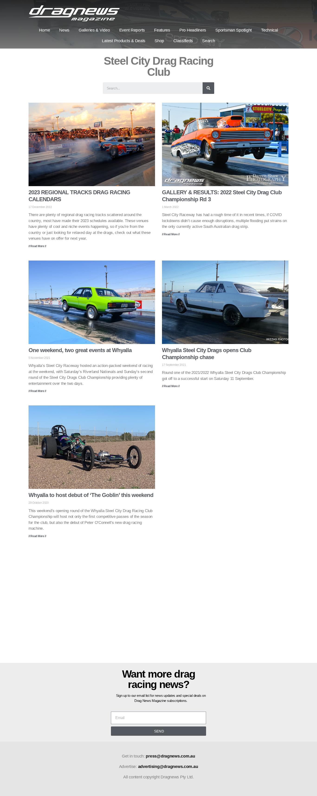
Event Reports (132, 30)
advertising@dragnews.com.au (168, 766)
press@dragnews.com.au (170, 756)
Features (162, 30)
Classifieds (183, 40)
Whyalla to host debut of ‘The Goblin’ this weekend (91, 495)
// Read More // (37, 246)
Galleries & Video (94, 30)
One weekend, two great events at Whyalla (80, 350)
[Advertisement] (158, 603)
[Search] (208, 88)
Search (208, 40)
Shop (159, 40)
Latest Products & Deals (123, 40)
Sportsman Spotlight (233, 30)
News (64, 30)
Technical (269, 30)
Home (44, 30)
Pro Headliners (192, 30)
